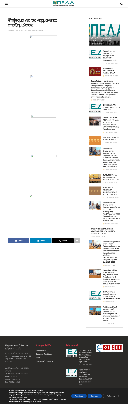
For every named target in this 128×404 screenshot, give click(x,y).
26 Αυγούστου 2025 (98, 236)
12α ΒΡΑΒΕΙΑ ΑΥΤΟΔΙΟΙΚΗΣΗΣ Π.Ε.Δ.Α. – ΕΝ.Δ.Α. (109, 70)
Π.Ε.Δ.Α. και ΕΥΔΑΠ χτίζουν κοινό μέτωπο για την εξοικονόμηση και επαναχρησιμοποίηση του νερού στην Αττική (112, 314)
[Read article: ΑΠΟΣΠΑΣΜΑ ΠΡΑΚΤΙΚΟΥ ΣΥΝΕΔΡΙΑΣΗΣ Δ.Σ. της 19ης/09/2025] (95, 190)
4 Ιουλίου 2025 (109, 323)
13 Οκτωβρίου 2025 (110, 182)
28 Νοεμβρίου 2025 (111, 76)
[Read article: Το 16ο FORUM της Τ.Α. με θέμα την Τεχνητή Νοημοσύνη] (95, 178)
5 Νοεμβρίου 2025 (110, 113)
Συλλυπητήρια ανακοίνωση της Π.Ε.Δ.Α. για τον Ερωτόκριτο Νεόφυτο (111, 295)
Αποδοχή (79, 396)
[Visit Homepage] (64, 3)
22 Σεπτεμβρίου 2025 (111, 197)
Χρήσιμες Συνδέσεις (44, 354)
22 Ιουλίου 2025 (109, 287)
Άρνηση (94, 396)
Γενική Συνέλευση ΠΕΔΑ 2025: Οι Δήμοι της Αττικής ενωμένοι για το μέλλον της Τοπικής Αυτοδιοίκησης (111, 123)
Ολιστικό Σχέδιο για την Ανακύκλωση (111, 138)
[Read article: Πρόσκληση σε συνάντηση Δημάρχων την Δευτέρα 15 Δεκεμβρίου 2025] (95, 54)
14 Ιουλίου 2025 (109, 302)
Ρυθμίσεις (111, 396)
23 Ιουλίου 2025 (109, 265)
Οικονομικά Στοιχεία (44, 361)
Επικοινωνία (41, 350)
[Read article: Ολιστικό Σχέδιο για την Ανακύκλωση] (95, 140)
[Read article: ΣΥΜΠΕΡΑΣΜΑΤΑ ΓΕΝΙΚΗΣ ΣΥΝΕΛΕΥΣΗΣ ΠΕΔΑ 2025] (95, 108)
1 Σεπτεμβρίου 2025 (111, 224)
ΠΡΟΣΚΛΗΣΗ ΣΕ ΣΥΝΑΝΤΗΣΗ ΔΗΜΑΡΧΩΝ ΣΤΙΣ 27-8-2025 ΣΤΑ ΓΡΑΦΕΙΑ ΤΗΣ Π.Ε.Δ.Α (103, 231)
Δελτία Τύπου (37, 30)
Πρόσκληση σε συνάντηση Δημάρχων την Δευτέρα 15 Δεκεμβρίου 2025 (109, 55)
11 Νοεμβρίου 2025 (98, 100)
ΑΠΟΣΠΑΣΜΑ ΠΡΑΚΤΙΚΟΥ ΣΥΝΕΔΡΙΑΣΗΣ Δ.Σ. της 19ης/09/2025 (110, 191)
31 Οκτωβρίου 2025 (110, 132)
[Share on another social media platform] (77, 240)
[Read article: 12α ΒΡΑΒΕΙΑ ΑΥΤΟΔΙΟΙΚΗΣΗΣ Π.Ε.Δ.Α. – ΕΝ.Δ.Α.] (95, 71)
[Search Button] (121, 3)
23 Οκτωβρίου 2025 (110, 142)
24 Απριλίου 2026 (98, 43)
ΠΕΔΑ (38, 357)
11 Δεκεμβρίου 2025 (111, 63)
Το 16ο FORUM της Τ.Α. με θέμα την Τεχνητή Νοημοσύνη (111, 177)
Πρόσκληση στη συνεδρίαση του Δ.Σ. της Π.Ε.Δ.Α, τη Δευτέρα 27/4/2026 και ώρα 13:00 (103, 38)
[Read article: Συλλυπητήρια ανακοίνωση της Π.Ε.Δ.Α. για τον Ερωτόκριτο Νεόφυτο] (95, 295)
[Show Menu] (6, 3)
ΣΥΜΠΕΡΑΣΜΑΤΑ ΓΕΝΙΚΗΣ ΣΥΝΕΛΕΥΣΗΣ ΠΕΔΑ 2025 (111, 107)
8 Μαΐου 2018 (13, 30)
